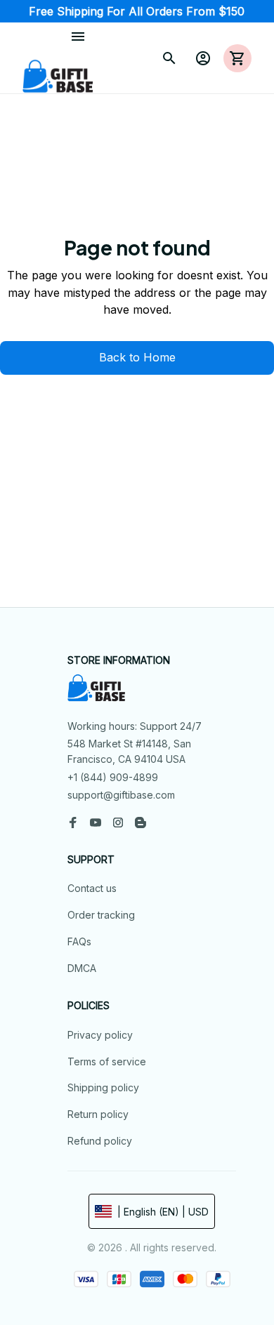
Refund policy (99, 1141)
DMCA (81, 968)
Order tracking (101, 915)
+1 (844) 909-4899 (112, 777)
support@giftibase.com (121, 795)
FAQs (79, 941)
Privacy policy (100, 1035)
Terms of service (106, 1061)
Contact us (92, 888)
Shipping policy (103, 1087)
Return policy (98, 1114)
